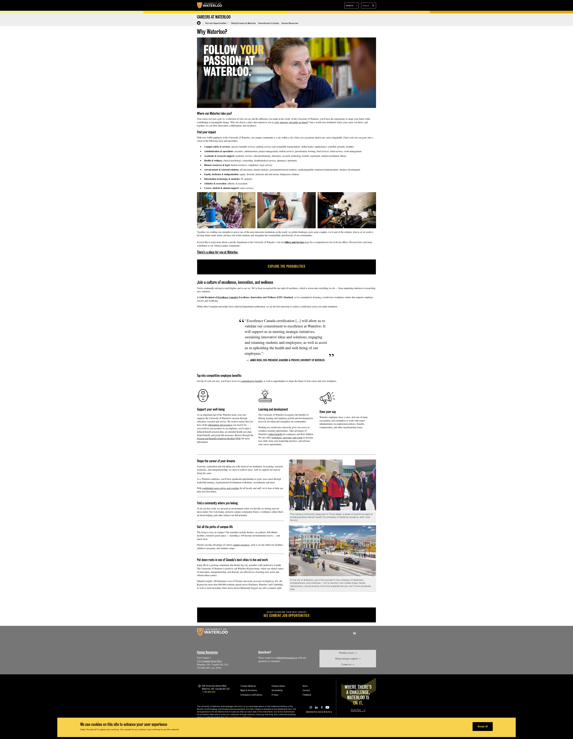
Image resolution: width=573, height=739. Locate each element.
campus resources (241, 544)
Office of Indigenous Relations (237, 717)
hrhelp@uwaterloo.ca (287, 657)
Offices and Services (294, 242)
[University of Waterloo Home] (209, 5)
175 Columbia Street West (209, 661)
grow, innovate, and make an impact (291, 122)
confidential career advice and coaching (220, 488)
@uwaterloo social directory (319, 711)
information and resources (220, 424)
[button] (352, 5)
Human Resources (207, 652)
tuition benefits (276, 434)
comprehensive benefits (251, 380)
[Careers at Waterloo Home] (199, 23)
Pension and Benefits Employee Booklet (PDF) (219, 438)
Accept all (483, 726)
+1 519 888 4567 (209, 692)
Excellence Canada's (228, 297)
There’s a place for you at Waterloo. (217, 252)
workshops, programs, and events (287, 437)
